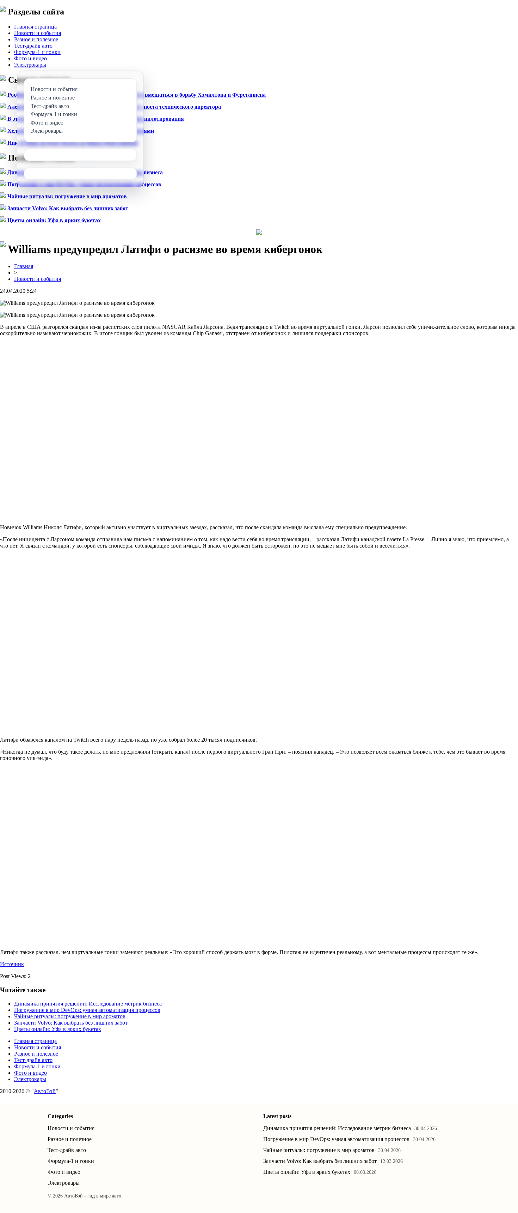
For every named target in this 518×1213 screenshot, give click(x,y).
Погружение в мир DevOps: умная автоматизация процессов (87, 1010)
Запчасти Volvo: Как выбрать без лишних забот (67, 208)
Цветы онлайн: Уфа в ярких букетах (54, 220)
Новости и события (37, 33)
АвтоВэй (45, 1091)
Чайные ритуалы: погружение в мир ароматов (67, 196)
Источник (12, 964)
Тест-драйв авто (33, 46)
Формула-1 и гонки (37, 52)
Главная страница (35, 27)
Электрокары (30, 65)
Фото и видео (30, 58)
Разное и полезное (36, 39)
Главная (23, 266)
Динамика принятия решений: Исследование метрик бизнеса (88, 1004)
